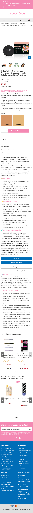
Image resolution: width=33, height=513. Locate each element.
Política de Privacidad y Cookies (9, 254)
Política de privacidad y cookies (24, 271)
